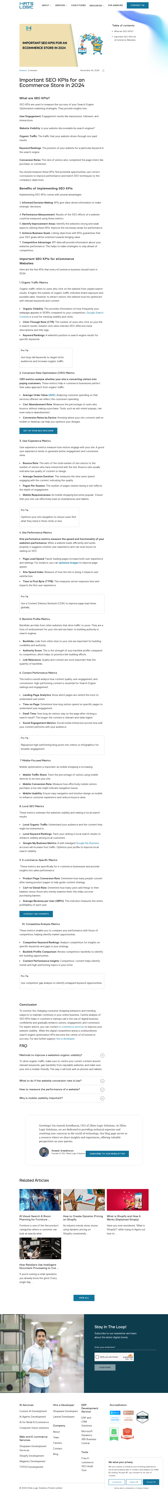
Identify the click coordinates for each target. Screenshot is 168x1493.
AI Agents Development (32, 1416)
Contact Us (138, 5)
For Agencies (115, 5)
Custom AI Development (33, 1411)
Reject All (134, 1482)
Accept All (151, 1482)
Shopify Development (31, 1455)
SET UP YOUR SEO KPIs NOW (38, 431)
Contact (57, 1448)
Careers (57, 1442)
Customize (116, 1482)
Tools (84, 1452)
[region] (134, 1473)
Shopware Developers (65, 1411)
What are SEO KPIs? (123, 31)
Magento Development (32, 1461)
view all (84, 1298)
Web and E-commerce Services (33, 1438)
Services (60, 5)
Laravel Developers (64, 1416)
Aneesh (23, 70)
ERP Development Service (89, 1408)
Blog (55, 1454)
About (45, 5)
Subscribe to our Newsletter (107, 1154)
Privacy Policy (142, 1488)
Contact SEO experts (36, 914)
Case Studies (78, 5)
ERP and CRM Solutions (86, 1421)
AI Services (26, 1405)
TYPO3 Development (31, 1466)
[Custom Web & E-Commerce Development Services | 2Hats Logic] (26, 5)
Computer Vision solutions (34, 1427)
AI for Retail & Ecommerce (34, 1422)
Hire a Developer (63, 1405)
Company (59, 1425)
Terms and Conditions (124, 1488)
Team (56, 1437)
